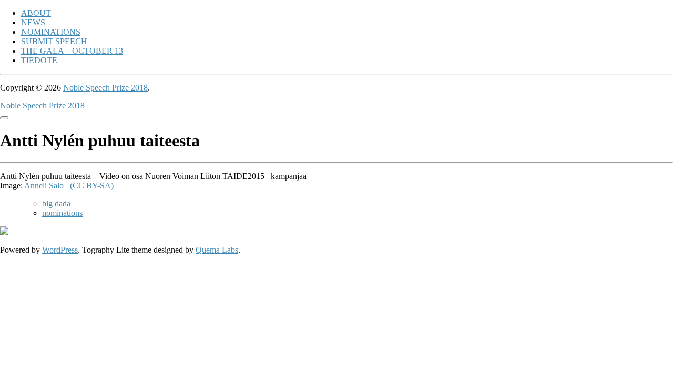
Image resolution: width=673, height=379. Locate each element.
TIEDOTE (39, 60)
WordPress (60, 249)
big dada (56, 203)
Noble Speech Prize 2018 (105, 87)
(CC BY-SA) (92, 185)
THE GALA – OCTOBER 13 (72, 50)
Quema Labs (217, 249)
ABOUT (36, 12)
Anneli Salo (44, 185)
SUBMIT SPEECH (54, 41)
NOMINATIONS (50, 31)
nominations (62, 212)
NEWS (33, 22)
